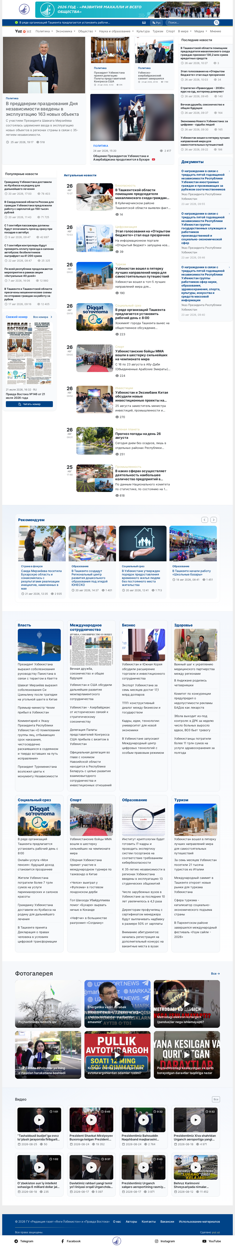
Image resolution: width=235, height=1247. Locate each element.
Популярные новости (21, 174)
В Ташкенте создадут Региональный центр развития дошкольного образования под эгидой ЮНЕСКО (90, 578)
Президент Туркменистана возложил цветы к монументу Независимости (38, 771)
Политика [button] (43, 31)
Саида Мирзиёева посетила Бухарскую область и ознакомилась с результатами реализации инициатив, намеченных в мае (41, 579)
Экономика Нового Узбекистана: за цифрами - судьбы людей (204, 123)
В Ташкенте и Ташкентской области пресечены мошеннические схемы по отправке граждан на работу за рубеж (28, 294)
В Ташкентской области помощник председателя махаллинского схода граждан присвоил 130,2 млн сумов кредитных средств (205, 53)
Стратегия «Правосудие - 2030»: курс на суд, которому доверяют (203, 89)
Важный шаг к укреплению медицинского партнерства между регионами (194, 668)
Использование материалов (199, 1221)
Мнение (215, 31)
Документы (192, 162)
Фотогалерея (34, 973)
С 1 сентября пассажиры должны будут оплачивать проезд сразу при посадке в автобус (28, 229)
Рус (158, 22)
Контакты (149, 1221)
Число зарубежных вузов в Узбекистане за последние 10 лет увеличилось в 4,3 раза (143, 896)
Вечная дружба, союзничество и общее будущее (202, 106)
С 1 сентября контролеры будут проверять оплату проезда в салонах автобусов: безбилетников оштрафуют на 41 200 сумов (29, 250)
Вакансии (167, 1221)
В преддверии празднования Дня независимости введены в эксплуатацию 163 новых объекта (42, 109)
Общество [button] (86, 31)
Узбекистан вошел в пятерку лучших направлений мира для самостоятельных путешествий (205, 141)
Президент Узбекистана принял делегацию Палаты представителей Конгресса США (109, 77)
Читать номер (31, 404)
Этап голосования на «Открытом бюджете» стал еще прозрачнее (203, 73)
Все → (215, 973)
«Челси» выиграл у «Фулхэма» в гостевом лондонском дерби (86, 887)
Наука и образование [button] (115, 31)
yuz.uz (216, 1232)
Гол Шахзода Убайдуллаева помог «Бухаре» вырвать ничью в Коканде (90, 904)
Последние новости (196, 40)
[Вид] (144, 22)
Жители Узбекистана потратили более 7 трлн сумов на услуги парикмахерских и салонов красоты (38, 887)
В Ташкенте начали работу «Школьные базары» (191, 572)
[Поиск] (216, 22)
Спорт (170, 31)
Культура (143, 31)
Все (216, 1099)
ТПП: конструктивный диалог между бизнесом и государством (141, 707)
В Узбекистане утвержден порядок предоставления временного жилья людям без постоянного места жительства (141, 578)
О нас (117, 1221)
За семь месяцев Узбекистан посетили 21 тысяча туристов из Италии (195, 864)
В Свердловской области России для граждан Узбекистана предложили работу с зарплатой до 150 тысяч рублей (29, 207)
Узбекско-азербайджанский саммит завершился (151, 75)
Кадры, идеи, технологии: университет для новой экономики (141, 725)
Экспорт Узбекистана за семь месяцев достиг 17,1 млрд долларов (140, 689)
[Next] (213, 520)
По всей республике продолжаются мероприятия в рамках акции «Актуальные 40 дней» (28, 272)
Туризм (158, 31)
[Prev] (204, 520)
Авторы (131, 1221)
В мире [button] (183, 31)
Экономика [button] (64, 31)
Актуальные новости (80, 175)
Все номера (41, 316)
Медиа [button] (199, 31)
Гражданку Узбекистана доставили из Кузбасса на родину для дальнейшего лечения (28, 185)
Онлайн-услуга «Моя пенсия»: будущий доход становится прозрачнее (36, 864)
